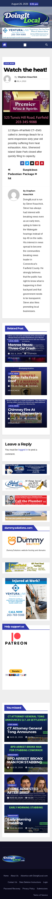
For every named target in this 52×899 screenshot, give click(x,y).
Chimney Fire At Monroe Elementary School (25, 413)
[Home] (4, 45)
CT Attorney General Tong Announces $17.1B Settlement (24, 731)
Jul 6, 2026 (16, 354)
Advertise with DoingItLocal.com (34, 876)
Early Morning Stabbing (19, 821)
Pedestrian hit (15, 176)
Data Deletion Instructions (30, 882)
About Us (14, 876)
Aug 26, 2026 (16, 737)
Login (45, 882)
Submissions (42, 889)
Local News (9, 63)
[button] (46, 44)
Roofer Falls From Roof (23, 379)
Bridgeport (13, 755)
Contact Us (12, 882)
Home (6, 876)
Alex (30, 737)
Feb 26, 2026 (17, 386)
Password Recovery (12, 889)
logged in (23, 449)
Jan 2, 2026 (16, 419)
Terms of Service (40, 895)
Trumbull (12, 785)
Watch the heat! (25, 69)
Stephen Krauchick (27, 77)
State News (12, 724)
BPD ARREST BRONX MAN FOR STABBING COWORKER (25, 762)
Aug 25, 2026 (16, 798)
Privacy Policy (29, 889)
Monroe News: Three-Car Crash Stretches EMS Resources (21, 350)
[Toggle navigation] (25, 44)
